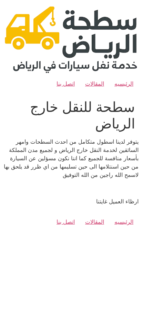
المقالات (94, 83)
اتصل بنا (66, 83)
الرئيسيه (123, 83)
